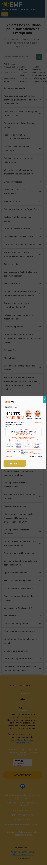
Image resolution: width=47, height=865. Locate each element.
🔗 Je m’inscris (14, 463)
